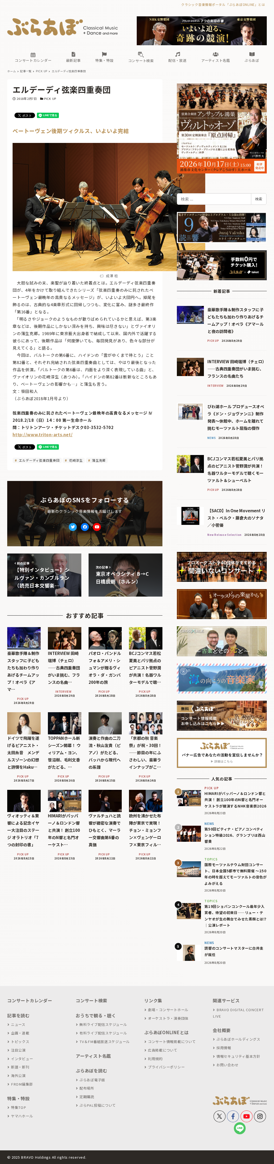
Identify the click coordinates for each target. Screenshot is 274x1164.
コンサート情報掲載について (172, 1041)
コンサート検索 (91, 1000)
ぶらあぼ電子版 (92, 1079)
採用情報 (223, 1047)
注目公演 (18, 1050)
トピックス (20, 1041)
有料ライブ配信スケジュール (103, 1033)
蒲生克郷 (98, 460)
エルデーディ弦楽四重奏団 (39, 460)
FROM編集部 (22, 1084)
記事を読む (18, 1015)
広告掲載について (162, 1050)
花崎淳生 (75, 460)
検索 (258, 198)
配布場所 (86, 1088)
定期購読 (86, 1096)
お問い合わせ (227, 1064)
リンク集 (153, 1000)
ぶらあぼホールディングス (238, 1039)
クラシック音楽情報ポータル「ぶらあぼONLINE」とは (223, 4)
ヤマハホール (22, 1115)
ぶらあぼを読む (91, 1070)
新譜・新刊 (20, 1067)
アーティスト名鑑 (93, 1056)
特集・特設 (18, 1098)
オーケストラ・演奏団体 (168, 1018)
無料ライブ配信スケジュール (103, 1024)
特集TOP (18, 1107)
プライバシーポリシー (166, 1067)
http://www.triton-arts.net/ (43, 434)
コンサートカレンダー (29, 1000)
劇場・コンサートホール (168, 1009)
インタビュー (22, 1058)
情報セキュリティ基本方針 (238, 1056)
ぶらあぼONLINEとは (166, 1032)
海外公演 (18, 1075)
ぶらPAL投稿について (97, 1105)
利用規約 (155, 1058)
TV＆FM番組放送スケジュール (104, 1041)
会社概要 (222, 1030)
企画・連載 (20, 1033)
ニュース (18, 1024)
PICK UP (50, 98)
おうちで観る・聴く (96, 1015)
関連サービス (226, 1000)
